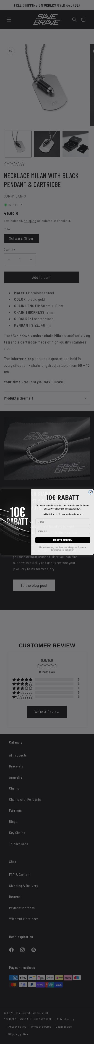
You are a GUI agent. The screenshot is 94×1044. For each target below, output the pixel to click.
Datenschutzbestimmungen (62, 550)
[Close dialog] (91, 492)
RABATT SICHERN (62, 540)
